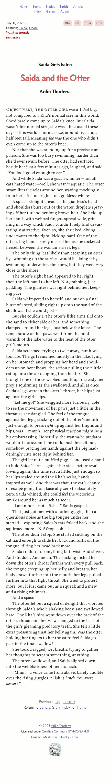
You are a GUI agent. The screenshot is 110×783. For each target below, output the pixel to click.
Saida (23, 28)
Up (58, 701)
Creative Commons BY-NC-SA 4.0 (65, 731)
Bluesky (64, 737)
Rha (67, 23)
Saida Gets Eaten (55, 64)
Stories (50, 6)
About (64, 11)
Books (36, 6)
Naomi (33, 28)
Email (75, 737)
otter (88, 23)
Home (23, 6)
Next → (69, 701)
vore (99, 23)
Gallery (51, 11)
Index (37, 11)
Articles (78, 6)
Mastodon (50, 737)
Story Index (61, 707)
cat (77, 23)
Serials (64, 6)
